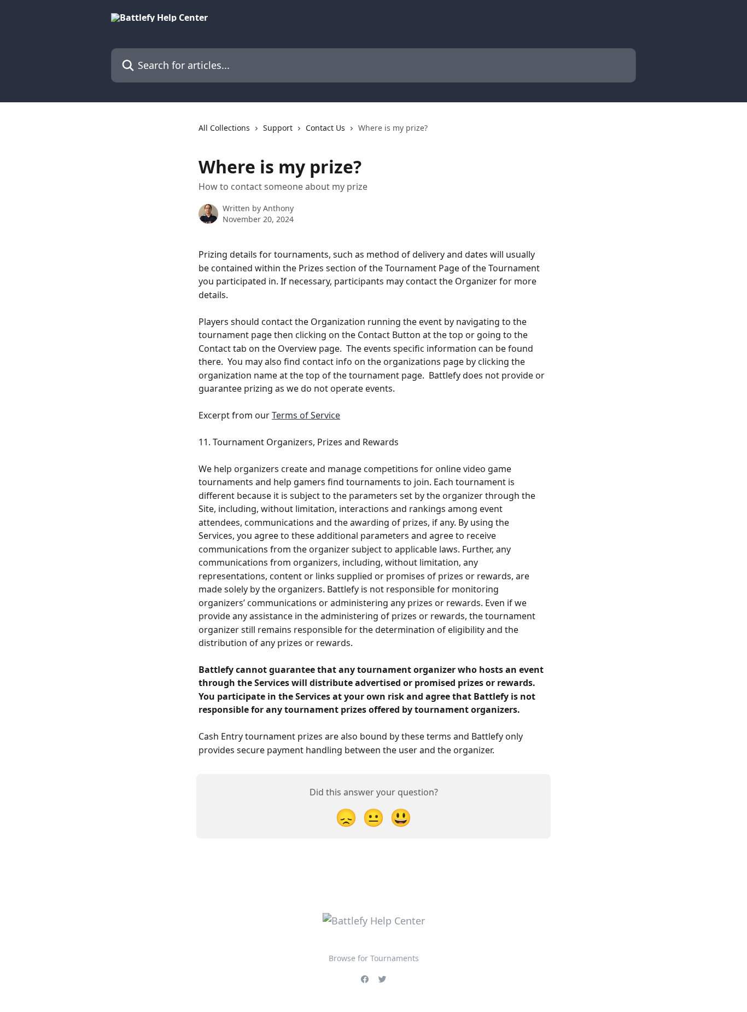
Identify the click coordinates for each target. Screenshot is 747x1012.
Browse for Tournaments (374, 958)
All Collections (224, 128)
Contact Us (325, 128)
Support (278, 128)
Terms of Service (306, 415)
